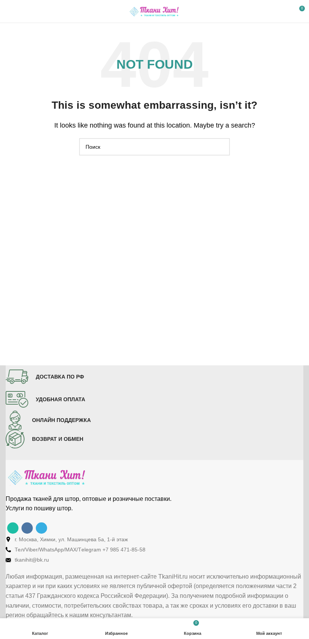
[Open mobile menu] (8, 11)
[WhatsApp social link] (12, 528)
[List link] (154, 539)
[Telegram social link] (41, 528)
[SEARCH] (221, 147)
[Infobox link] (45, 376)
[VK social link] (27, 528)
